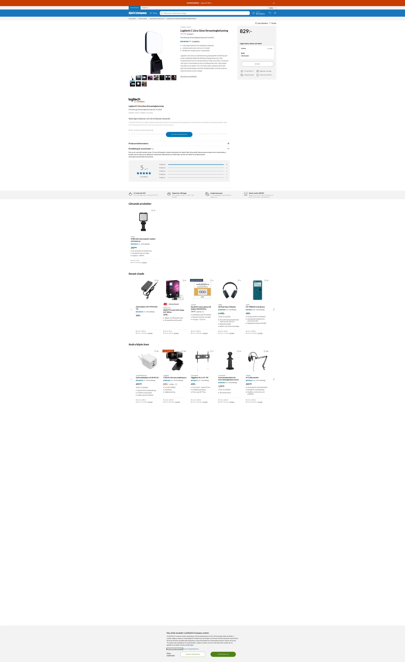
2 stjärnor (162, 174)
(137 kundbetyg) (178, 380)
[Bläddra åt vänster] (131, 309)
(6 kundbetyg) (205, 380)
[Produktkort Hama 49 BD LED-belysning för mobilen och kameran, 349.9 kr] (143, 221)
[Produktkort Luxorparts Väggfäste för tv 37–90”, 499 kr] (202, 360)
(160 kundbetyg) (150, 380)
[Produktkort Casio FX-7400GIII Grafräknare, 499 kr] (257, 290)
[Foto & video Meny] (148, 18)
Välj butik (144, 262)
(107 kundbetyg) (260, 380)
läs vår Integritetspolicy (191, 649)
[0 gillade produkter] (270, 12)
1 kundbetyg (196, 41)
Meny (155, 13)
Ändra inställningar (171, 654)
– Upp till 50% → (200, 3)
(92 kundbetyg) (233, 382)
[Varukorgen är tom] (275, 12)
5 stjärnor (162, 164)
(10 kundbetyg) (145, 244)
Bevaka (257, 64)
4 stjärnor (162, 168)
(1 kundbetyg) (232, 309)
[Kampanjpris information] (203, 312)
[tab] (135, 7)
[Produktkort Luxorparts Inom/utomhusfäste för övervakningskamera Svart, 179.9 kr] (229, 360)
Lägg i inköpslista (262, 23)
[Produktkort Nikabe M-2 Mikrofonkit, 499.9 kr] (257, 360)
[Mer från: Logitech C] (136, 101)
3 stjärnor (162, 171)
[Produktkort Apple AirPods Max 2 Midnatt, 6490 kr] (229, 290)
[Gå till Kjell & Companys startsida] (138, 13)
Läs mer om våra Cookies (175, 649)
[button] (132, 78)
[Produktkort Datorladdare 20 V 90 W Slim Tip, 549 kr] (147, 290)
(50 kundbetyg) (260, 309)
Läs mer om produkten (188, 76)
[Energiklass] (165, 304)
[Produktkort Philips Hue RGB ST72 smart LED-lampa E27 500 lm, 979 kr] (175, 290)
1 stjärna (162, 177)
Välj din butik (245, 55)
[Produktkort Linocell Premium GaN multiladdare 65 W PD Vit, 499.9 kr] (147, 360)
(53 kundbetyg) (150, 312)
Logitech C (190, 34)
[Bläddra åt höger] (273, 309)
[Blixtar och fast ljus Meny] (166, 18)
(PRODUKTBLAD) (174, 304)
